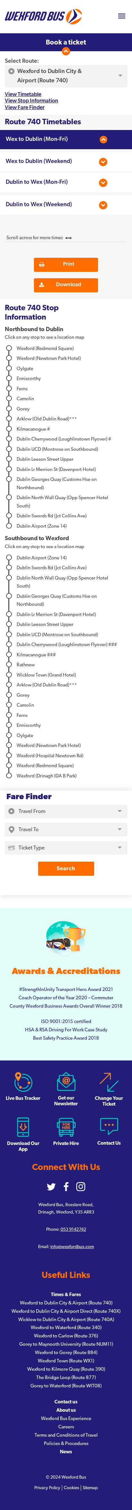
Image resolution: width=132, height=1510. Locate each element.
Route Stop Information (32, 312)
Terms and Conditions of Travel (66, 1435)
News (66, 1451)
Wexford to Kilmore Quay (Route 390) (66, 1369)
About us (66, 1410)
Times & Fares (66, 1294)
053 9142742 (73, 1229)
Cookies (71, 1488)
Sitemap (90, 1488)
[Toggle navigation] (121, 16)
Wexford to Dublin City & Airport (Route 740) (66, 1303)
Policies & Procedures (66, 1443)
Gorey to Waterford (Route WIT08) (66, 1386)
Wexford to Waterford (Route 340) (66, 1327)
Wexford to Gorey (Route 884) (66, 1352)
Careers (66, 1427)
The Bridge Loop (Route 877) (66, 1377)
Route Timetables (43, 122)
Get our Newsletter (66, 1101)
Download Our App (23, 1146)
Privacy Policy (47, 1488)
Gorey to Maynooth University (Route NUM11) (66, 1344)
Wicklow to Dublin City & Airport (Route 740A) (66, 1319)
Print (68, 264)
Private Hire (66, 1143)
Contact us (66, 1402)
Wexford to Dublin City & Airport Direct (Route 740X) (66, 1311)
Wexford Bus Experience (66, 1418)
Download (68, 284)
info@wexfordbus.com (72, 1247)
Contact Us (109, 1143)
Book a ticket (66, 42)
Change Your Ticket (109, 1101)
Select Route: (22, 61)
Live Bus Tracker (23, 1098)
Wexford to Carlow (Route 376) (66, 1336)
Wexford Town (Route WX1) (66, 1361)
